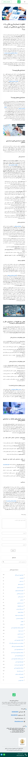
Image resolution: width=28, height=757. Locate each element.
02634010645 (15, 712)
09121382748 (14, 715)
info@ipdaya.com (19, 721)
